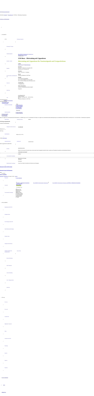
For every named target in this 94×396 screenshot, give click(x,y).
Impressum (1, 176)
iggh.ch (16, 176)
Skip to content (18, 184)
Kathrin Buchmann (27, 64)
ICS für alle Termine (5, 103)
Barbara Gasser (20, 64)
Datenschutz (6, 176)
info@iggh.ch (5, 138)
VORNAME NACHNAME (22, 152)
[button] (18, 185)
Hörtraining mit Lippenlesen (8, 100)
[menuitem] (48, 184)
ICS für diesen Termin (5, 102)
